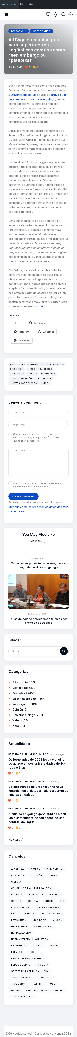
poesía (37, 945)
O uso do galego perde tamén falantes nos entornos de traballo (38, 620)
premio (53, 945)
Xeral (16, 726)
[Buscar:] (38, 651)
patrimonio (18, 945)
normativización (21, 378)
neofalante (19, 926)
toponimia (44, 977)
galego (32, 374)
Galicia (33, 901)
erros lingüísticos (40, 369)
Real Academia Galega (26, 958)
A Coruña (17, 869)
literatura (18, 920)
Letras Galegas (48, 907)
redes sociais (20, 964)
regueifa (43, 964)
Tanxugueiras (20, 977)
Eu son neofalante (24, 698)
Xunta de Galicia (22, 996)
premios (16, 952)
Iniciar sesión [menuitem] (9, 4)
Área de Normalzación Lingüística (41, 364)
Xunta (59, 990)
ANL (12, 364)
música (57, 920)
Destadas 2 (18, 31)
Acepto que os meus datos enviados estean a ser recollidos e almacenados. (37, 485)
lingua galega (51, 913)
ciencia (16, 882)
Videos (17, 720)
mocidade (39, 920)
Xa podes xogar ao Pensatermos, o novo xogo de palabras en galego (38, 565)
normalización (21, 933)
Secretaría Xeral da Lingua (30, 971)
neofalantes (42, 926)
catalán (36, 875)
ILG (62, 901)
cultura (16, 894)
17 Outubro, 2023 (37, 614)
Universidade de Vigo (24, 94)
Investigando (41, 31)
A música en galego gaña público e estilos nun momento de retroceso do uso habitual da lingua (37, 818)
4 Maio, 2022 (37, 558)
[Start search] (63, 14)
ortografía (43, 378)
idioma (49, 901)
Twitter (38, 984)
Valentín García (37, 990)
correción (17, 369)
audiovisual (55, 869)
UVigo (42, 306)
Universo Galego (23, 715)
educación (36, 894)
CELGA (53, 875)
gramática (48, 374)
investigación (21, 907)
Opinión (17, 709)
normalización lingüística (29, 939)
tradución (18, 984)
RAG (31, 952)
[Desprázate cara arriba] (71, 1027)
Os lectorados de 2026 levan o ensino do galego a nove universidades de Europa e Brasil (36, 763)
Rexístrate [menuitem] (26, 4)
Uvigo (44, 383)
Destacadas (20, 688)
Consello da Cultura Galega (31, 888)
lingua (29, 913)
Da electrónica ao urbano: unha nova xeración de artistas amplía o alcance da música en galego (38, 791)
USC (52, 984)
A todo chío (20, 682)
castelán (17, 875)
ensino (55, 894)
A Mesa (35, 869)
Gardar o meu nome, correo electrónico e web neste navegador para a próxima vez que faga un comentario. (36, 437)
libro (15, 913)
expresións (17, 374)
